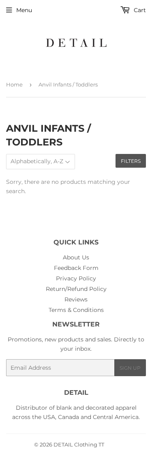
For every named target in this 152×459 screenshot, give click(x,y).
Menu (24, 10)
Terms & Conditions (76, 310)
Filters (131, 161)
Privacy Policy (76, 278)
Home (14, 84)
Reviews (76, 299)
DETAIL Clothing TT (79, 444)
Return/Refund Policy (76, 289)
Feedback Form (76, 268)
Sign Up (130, 368)
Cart (139, 10)
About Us (76, 257)
